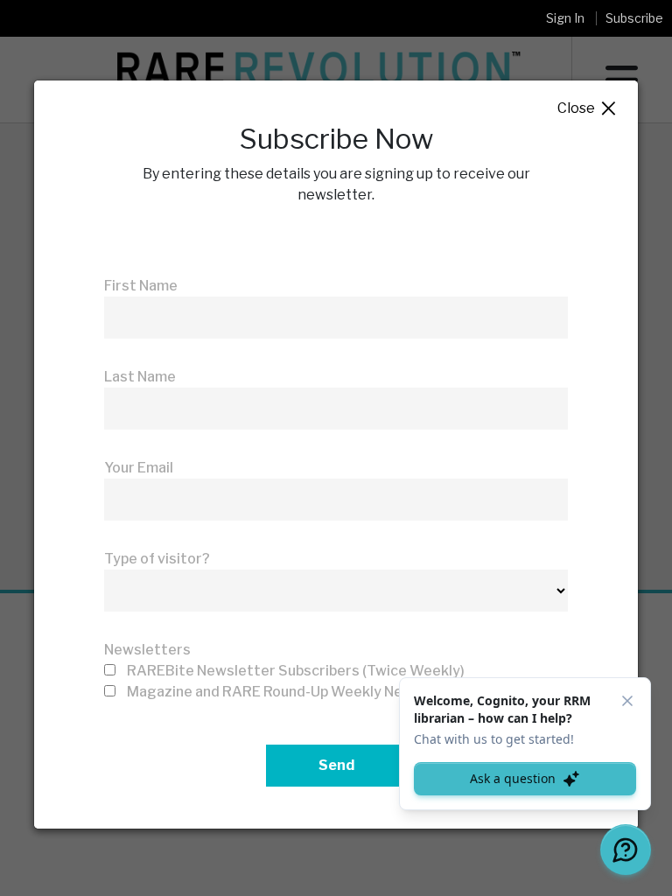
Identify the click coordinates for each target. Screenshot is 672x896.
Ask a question (513, 778)
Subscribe (634, 17)
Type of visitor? (157, 558)
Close (587, 109)
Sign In (565, 17)
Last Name (140, 376)
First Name (141, 285)
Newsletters (147, 649)
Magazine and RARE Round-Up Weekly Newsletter (295, 691)
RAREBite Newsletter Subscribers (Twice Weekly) (296, 670)
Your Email (138, 467)
